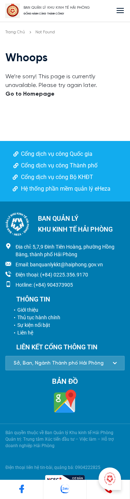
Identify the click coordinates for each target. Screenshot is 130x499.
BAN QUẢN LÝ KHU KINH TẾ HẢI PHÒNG (56, 8)
